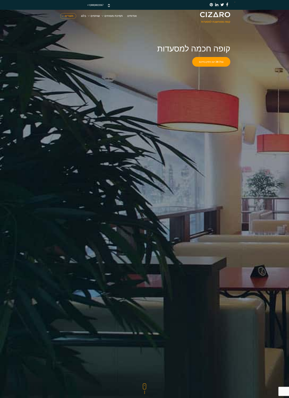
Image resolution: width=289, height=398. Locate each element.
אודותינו (132, 16)
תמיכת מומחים (113, 16)
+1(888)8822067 (95, 5)
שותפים (95, 16)
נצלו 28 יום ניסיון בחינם (211, 61)
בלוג (83, 16)
